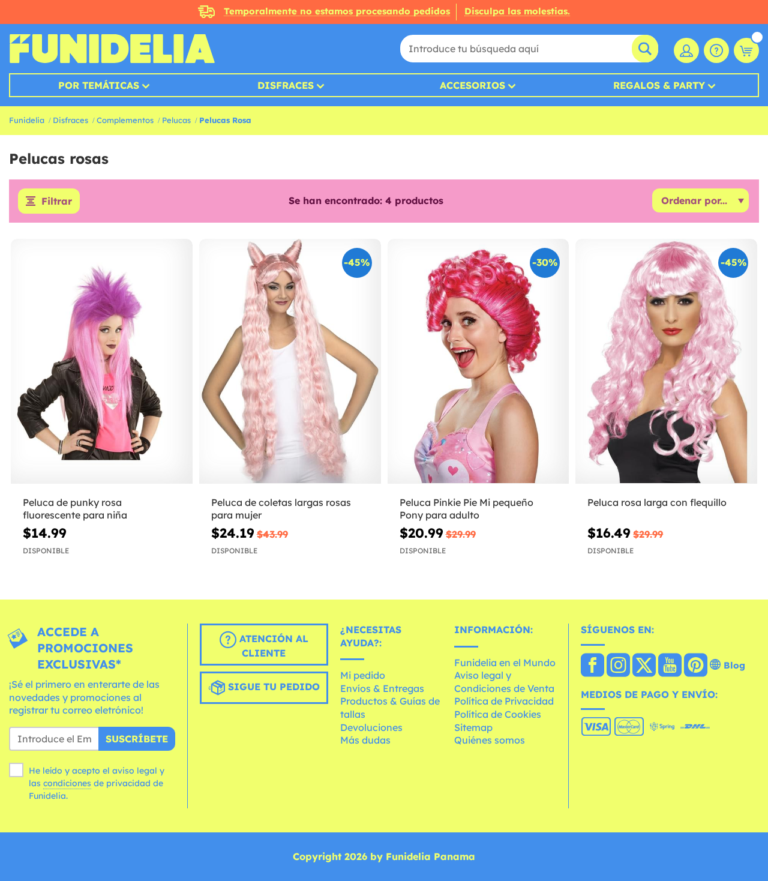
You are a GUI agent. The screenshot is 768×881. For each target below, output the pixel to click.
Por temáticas (98, 85)
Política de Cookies (497, 714)
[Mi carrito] (746, 50)
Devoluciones (371, 727)
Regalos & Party (659, 85)
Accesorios (472, 85)
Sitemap (473, 727)
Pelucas (176, 120)
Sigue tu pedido (272, 687)
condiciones (67, 783)
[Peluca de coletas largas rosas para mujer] (290, 361)
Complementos (125, 120)
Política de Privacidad (504, 701)
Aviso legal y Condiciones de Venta (504, 681)
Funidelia (26, 120)
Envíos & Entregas (382, 688)
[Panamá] (592, 666)
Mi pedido (362, 675)
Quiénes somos (489, 740)
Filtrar (56, 201)
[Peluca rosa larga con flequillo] (666, 361)
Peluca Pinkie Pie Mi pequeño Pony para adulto (466, 508)
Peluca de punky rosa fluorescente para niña (75, 508)
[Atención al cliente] (716, 50)
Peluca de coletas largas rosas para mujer (281, 508)
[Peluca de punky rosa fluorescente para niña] (102, 361)
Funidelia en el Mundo (505, 663)
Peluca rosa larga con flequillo (657, 502)
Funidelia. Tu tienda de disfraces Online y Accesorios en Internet (112, 48)
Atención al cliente (272, 646)
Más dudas (365, 740)
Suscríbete (137, 739)
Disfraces (285, 85)
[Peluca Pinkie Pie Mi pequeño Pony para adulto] (478, 361)
